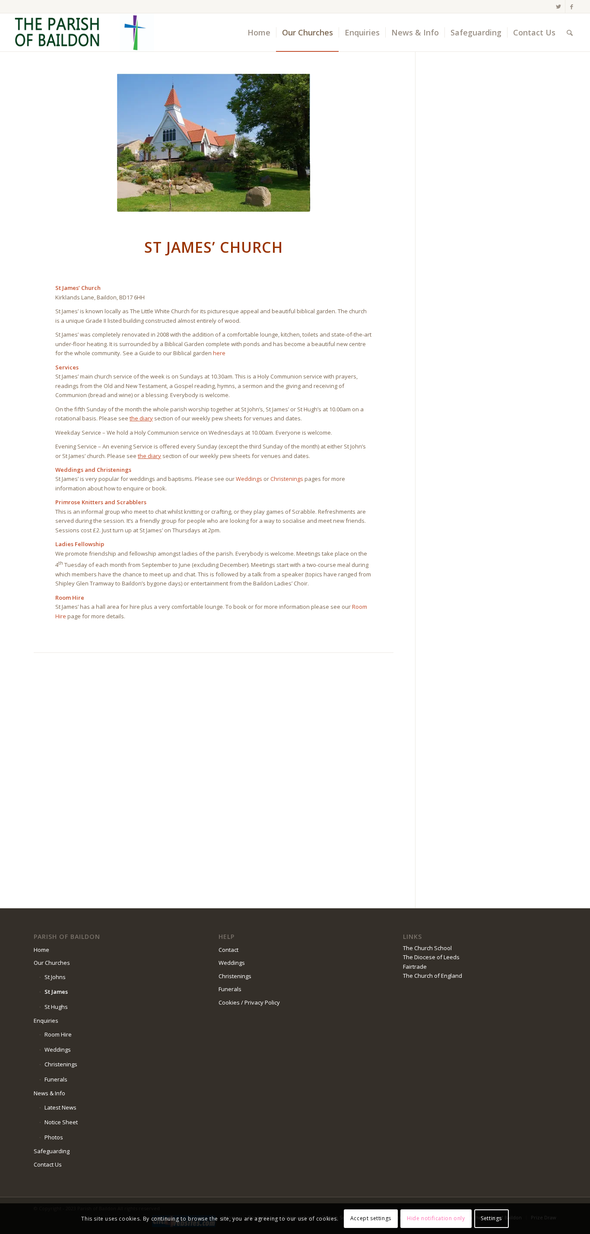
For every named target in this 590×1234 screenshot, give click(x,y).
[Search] (569, 32)
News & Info (49, 1093)
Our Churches (52, 963)
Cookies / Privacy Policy (249, 1002)
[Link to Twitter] (558, 6)
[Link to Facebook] (571, 6)
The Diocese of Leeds (431, 957)
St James (56, 991)
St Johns (55, 977)
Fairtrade (415, 966)
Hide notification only (436, 1218)
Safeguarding (52, 1151)
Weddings (249, 479)
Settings (491, 1218)
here (219, 353)
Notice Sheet (61, 1122)
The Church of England (432, 976)
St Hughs (56, 1007)
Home (41, 950)
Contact (228, 950)
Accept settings (370, 1218)
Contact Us (48, 1164)
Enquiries (46, 1020)
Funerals (55, 1079)
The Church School (427, 948)
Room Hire (58, 1034)
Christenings (286, 479)
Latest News (60, 1107)
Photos (53, 1137)
